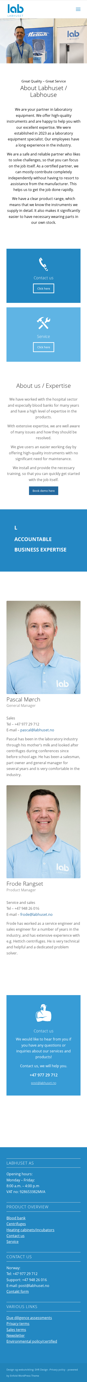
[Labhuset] (36, 9)
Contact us (15, 1235)
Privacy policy (57, 1369)
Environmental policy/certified (31, 1341)
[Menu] (78, 9)
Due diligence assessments (29, 1317)
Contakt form (17, 1291)
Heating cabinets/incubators (30, 1229)
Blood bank (15, 1218)
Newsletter (15, 1335)
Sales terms (16, 1329)
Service (12, 1241)
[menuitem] (78, 9)
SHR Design (42, 1369)
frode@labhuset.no (36, 914)
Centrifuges (16, 1223)
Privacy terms (17, 1323)
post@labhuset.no (43, 1083)
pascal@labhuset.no (37, 730)
